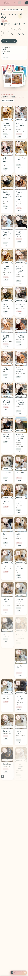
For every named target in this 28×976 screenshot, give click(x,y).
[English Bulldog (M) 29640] (7, 148)
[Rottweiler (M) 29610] (7, 425)
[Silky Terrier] (7, 656)
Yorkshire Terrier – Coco (6, 601)
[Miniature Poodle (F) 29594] (7, 325)
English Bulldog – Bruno (19, 765)
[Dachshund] (7, 753)
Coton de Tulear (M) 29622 (7, 234)
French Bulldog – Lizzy (19, 698)
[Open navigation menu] (2, 2)
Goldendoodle (21, 865)
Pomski (5, 933)
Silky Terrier (7, 666)
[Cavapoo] (7, 491)
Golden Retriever (19, 535)
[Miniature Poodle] (21, 623)
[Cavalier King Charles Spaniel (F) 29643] (21, 182)
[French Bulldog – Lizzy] (20, 686)
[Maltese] (7, 686)
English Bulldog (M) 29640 (7, 160)
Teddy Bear (7, 473)
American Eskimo (20, 732)
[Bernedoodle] (7, 826)
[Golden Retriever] (20, 524)
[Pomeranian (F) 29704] (21, 294)
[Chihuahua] (21, 463)
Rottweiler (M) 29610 (6, 436)
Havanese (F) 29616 (6, 401)
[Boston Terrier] (7, 524)
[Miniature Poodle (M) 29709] (7, 113)
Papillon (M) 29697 (20, 159)
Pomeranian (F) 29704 (20, 306)
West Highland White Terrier (19, 801)
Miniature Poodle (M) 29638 (20, 370)
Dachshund (7, 763)
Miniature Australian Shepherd (6, 800)
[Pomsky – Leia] (21, 656)
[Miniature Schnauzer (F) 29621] (21, 113)
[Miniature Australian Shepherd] (7, 788)
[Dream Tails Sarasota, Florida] (9, 2)
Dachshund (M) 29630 (20, 336)
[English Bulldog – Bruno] (21, 753)
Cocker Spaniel (19, 503)
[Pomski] (7, 923)
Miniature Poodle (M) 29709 (7, 125)
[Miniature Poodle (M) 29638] (21, 358)
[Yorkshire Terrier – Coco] (7, 589)
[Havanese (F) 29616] (7, 390)
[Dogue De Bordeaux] (7, 855)
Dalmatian (6, 731)
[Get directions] (16, 2)
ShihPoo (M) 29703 (6, 306)
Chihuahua (20, 473)
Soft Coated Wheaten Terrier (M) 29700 (7, 195)
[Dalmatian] (7, 721)
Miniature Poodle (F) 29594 (6, 337)
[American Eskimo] (21, 721)
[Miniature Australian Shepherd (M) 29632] (21, 425)
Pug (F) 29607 (19, 233)
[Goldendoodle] (21, 854)
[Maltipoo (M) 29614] (7, 358)
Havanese (19, 899)
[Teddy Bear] (7, 463)
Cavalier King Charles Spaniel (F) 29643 (20, 196)
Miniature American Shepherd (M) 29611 (20, 269)
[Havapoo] (7, 623)
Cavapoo (6, 502)
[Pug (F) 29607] (20, 222)
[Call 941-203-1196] (19, 2)
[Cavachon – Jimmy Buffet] (21, 589)
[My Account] (22, 2)
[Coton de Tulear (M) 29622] (7, 222)
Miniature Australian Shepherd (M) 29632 (20, 437)
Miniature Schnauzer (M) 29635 (20, 402)
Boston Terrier (5, 535)
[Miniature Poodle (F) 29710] (7, 256)
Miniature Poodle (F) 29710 (6, 268)
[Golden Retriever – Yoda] (7, 889)
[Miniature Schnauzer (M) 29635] (21, 390)
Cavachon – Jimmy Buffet (20, 601)
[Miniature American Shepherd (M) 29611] (21, 256)
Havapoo (6, 633)
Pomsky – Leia (19, 667)
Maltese (6, 697)
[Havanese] (21, 889)
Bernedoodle (7, 836)
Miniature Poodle (19, 634)
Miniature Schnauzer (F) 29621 (20, 125)
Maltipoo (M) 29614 (6, 369)
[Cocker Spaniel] (21, 491)
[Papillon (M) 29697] (21, 148)
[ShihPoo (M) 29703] (7, 294)
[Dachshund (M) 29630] (21, 325)
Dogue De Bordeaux (6, 866)
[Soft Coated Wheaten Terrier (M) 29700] (7, 182)
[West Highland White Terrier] (20, 788)
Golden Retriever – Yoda (7, 900)
